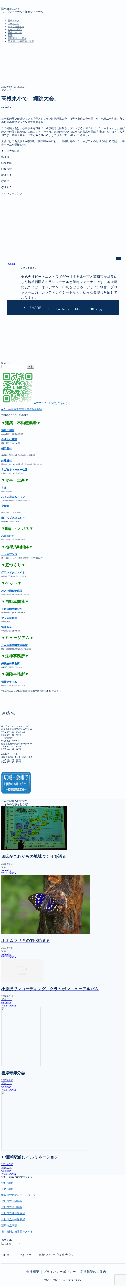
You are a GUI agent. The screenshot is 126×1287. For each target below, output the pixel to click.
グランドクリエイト (13, 572)
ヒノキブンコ (9, 554)
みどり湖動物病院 (11, 590)
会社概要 (32, 1271)
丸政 (4, 487)
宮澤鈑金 (6, 627)
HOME (7, 1255)
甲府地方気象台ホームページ (18, 1195)
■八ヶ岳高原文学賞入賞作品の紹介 (21, 409)
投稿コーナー (15, 32)
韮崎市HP (7, 1189)
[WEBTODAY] (10, 8)
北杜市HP (7, 1183)
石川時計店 (7, 536)
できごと (6, 89)
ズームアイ (13, 23)
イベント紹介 (15, 29)
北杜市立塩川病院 (11, 1207)
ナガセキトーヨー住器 (14, 469)
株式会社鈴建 (9, 439)
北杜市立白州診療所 (13, 1219)
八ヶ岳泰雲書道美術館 (14, 645)
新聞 (10, 35)
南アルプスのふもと (13, 517)
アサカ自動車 (9, 618)
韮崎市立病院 (9, 1225)
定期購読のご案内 (17, 38)
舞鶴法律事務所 (10, 663)
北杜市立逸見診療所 (13, 1213)
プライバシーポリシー (59, 1271)
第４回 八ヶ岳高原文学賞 (21, 41)
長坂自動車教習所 (11, 609)
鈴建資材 (6, 460)
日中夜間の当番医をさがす (17, 1231)
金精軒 (5, 505)
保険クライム (9, 681)
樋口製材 (6, 448)
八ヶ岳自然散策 (16, 26)
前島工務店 (7, 430)
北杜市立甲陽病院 (11, 1201)
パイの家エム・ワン (13, 496)
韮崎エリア (13, 20)
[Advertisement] (63, 218)
